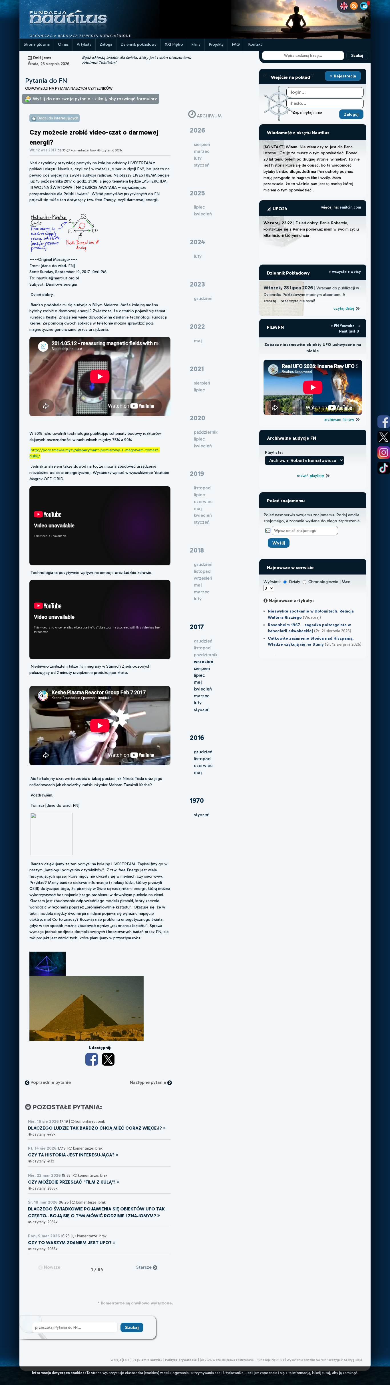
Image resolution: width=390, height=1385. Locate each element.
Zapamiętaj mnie (307, 112)
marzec (202, 695)
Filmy (195, 44)
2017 (197, 627)
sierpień (202, 668)
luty (198, 702)
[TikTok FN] (383, 468)
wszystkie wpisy (346, 271)
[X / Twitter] (108, 1059)
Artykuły (84, 44)
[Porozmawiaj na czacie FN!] (364, 6)
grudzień (203, 751)
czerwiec (203, 765)
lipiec (199, 675)
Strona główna (37, 44)
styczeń (202, 709)
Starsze (144, 1267)
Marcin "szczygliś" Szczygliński (339, 1360)
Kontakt (255, 44)
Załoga (106, 44)
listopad (202, 758)
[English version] (344, 6)
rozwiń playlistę (311, 475)
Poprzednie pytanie (50, 1082)
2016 (197, 737)
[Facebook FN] (383, 421)
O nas (63, 44)
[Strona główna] (89, 37)
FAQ (236, 44)
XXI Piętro (174, 44)
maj (198, 682)
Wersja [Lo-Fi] (121, 1360)
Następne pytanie (148, 1082)
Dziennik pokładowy (138, 44)
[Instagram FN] (383, 452)
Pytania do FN (46, 80)
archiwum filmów (339, 419)
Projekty (216, 44)
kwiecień (203, 689)
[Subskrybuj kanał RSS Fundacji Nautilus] (354, 6)
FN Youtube (344, 326)
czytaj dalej (344, 308)
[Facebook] (91, 1059)
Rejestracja (344, 76)
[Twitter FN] (383, 437)
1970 (197, 800)
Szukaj (357, 55)
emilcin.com (350, 207)
